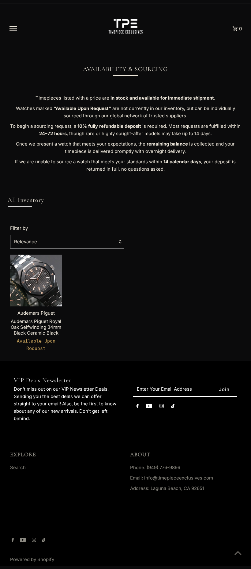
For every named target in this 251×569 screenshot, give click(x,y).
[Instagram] (161, 407)
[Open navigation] (54, 28)
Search (18, 467)
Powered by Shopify (32, 559)
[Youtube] (149, 407)
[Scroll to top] (238, 553)
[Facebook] (137, 407)
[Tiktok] (172, 407)
